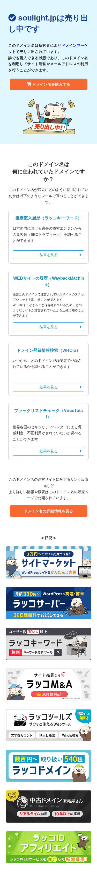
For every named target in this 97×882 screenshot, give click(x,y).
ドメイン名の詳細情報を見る (48, 511)
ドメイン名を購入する (51, 84)
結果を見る (49, 255)
